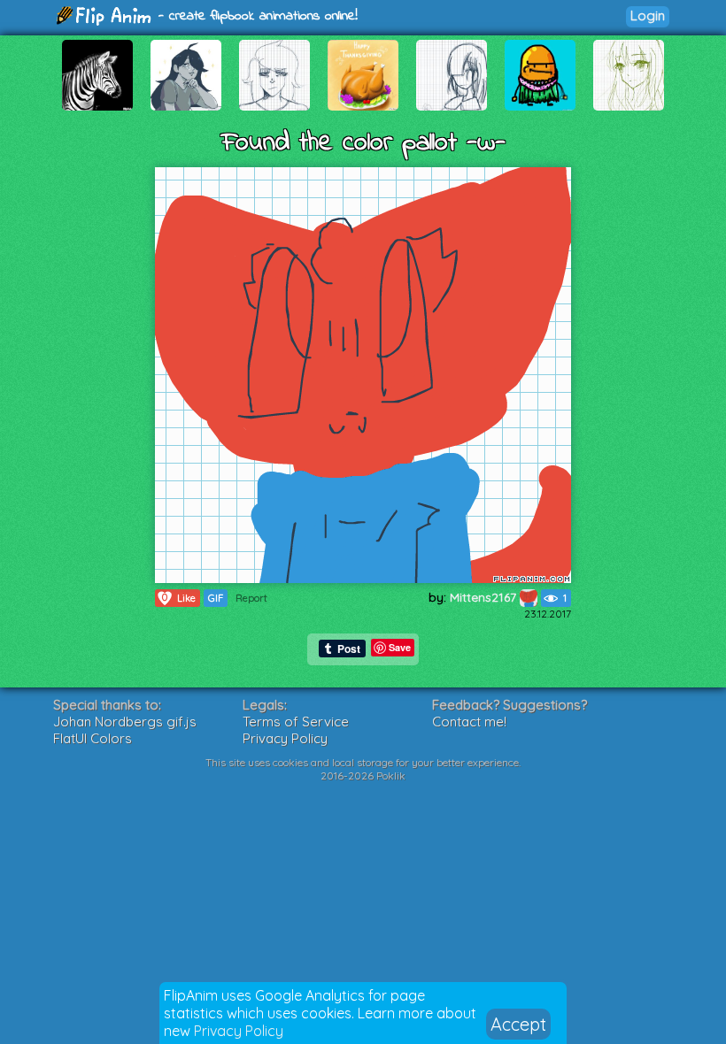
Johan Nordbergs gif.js (125, 721)
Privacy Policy (238, 1031)
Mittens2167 (485, 597)
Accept (518, 1024)
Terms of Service (296, 721)
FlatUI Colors (92, 738)
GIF (215, 598)
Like (179, 597)
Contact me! (469, 721)
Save (400, 647)
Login (647, 15)
